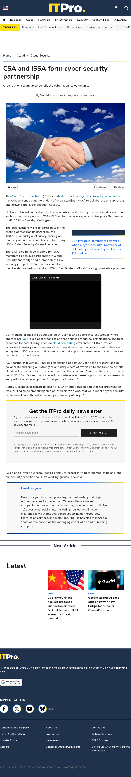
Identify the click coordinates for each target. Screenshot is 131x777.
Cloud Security (40, 55)
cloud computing (64, 343)
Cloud (30, 20)
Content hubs (101, 20)
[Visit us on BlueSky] (41, 709)
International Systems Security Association (91, 196)
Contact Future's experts (15, 727)
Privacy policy (54, 734)
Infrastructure (64, 20)
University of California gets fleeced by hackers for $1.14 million (96, 249)
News (92, 95)
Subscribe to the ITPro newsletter (42, 27)
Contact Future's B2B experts (63, 746)
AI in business (74, 27)
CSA (26, 339)
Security (82, 20)
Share (13, 187)
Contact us (98, 727)
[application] (65, 301)
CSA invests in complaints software (95, 241)
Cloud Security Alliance (26, 196)
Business (15, 20)
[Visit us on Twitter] (17, 709)
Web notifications (102, 734)
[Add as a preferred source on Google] (11, 682)
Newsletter (119, 187)
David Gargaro (48, 95)
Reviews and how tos (99, 27)
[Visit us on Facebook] (4, 709)
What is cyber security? (87, 245)
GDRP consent (100, 740)
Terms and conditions (13, 734)
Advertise (120, 20)
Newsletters (53, 740)
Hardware (44, 20)
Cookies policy (8, 740)
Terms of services (56, 444)
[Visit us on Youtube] (30, 709)
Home (7, 55)
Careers (4, 746)
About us (51, 727)
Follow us (102, 187)
